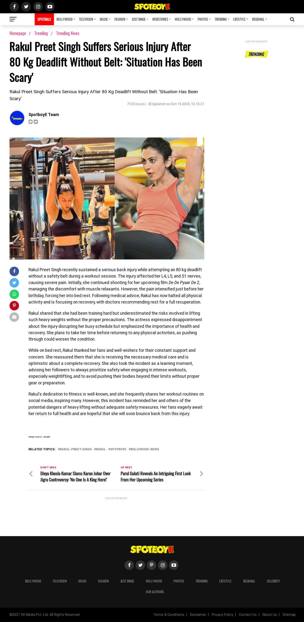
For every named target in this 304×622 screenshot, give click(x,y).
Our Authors (155, 591)
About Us (269, 615)
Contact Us (248, 615)
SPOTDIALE (44, 19)
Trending (221, 19)
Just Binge (139, 19)
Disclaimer (198, 615)
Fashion (119, 19)
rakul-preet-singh (76, 449)
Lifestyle (239, 19)
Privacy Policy (222, 615)
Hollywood (183, 19)
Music (104, 19)
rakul (101, 449)
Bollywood (64, 19)
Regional (258, 19)
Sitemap (289, 615)
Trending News (67, 33)
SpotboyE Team (43, 114)
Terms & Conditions (168, 615)
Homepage (18, 33)
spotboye (118, 449)
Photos (203, 19)
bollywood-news (145, 449)
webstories (160, 19)
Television (86, 19)
